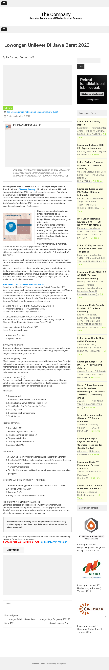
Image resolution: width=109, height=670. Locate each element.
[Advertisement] (37, 85)
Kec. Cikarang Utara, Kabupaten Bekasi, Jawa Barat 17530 (32, 112)
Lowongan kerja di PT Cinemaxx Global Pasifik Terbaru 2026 (89, 629)
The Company (56, 14)
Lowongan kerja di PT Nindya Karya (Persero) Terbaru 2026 (89, 588)
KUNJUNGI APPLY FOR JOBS (54, 542)
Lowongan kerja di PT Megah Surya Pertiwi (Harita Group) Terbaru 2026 (91, 547)
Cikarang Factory (27, 189)
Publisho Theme (38, 664)
